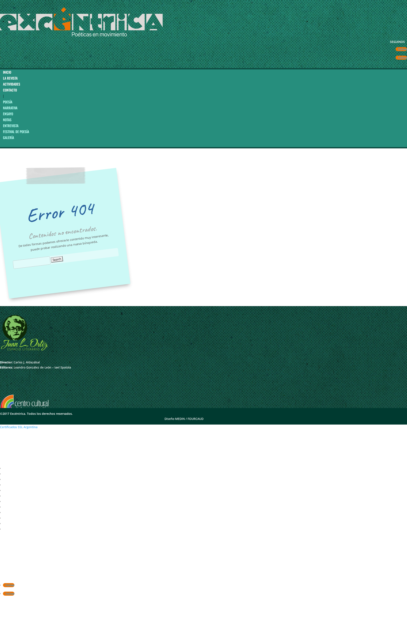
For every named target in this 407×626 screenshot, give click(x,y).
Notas (7, 119)
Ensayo (8, 113)
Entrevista (10, 125)
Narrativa (10, 107)
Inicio (7, 72)
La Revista (10, 78)
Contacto (10, 90)
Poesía (7, 101)
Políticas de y (57, 623)
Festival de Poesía (16, 131)
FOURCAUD (196, 419)
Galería (8, 137)
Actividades (11, 84)
